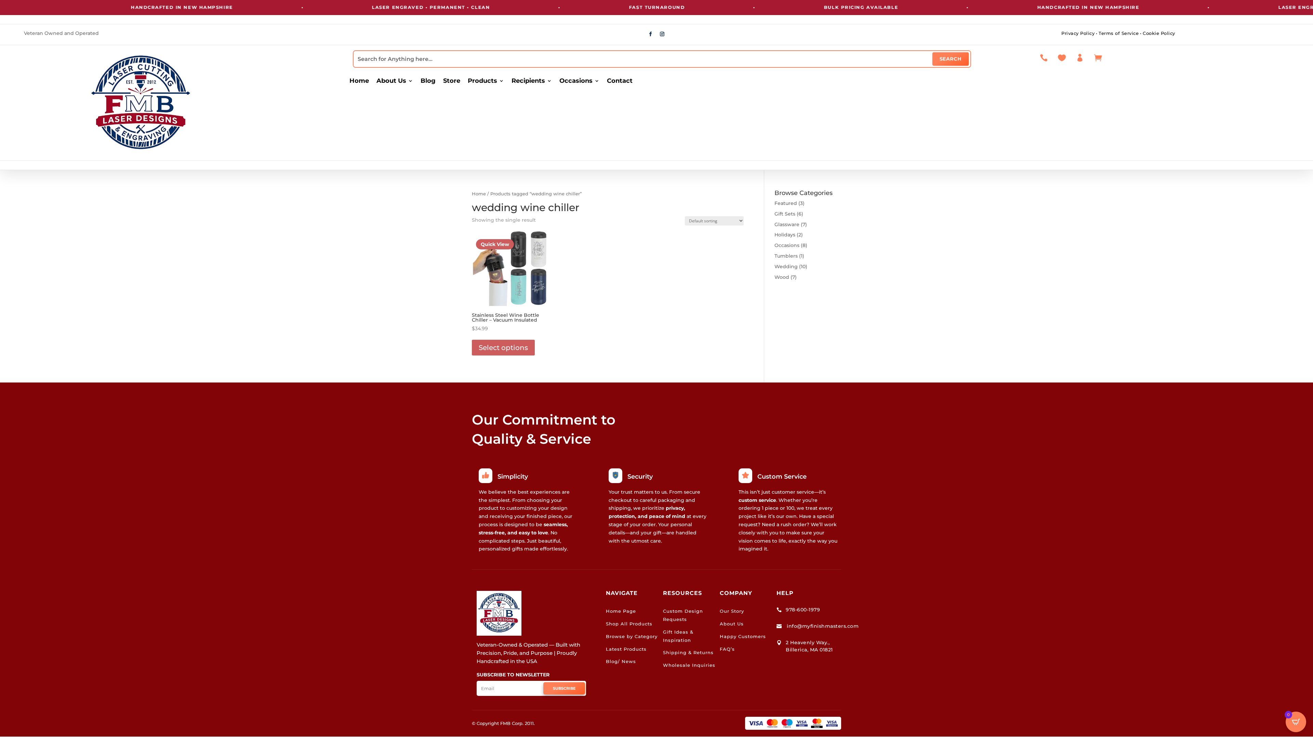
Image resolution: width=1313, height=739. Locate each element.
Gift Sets (784, 214)
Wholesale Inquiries (689, 665)
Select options (503, 347)
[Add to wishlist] (541, 238)
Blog (428, 81)
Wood (781, 277)
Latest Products (626, 649)
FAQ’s (727, 649)
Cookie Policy (1159, 33)
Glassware (786, 224)
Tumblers (786, 256)
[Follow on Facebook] (650, 34)
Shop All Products (629, 623)
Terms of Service (1119, 33)
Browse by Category (632, 636)
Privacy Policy (1078, 33)
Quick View (495, 244)
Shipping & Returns (688, 652)
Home (359, 81)
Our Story (732, 611)
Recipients (528, 81)
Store (451, 81)
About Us (391, 81)
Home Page (621, 611)
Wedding (786, 266)
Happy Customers (743, 636)
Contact (620, 81)
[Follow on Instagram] (662, 34)
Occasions (576, 81)
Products (482, 81)
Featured (785, 203)
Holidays (784, 235)
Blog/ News (621, 661)
